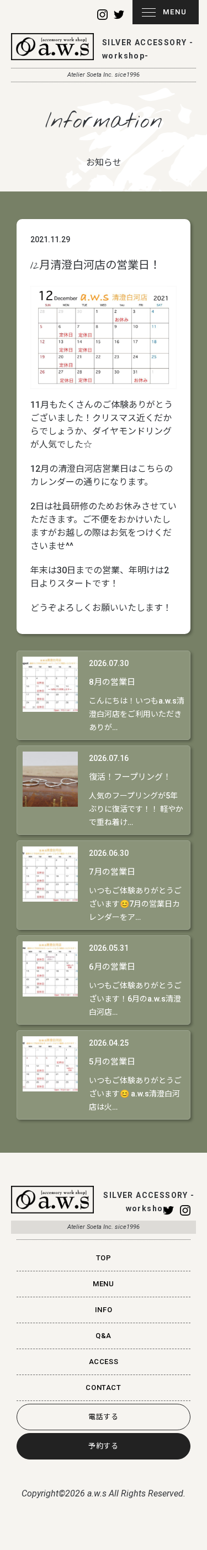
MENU (175, 12)
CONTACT (103, 1387)
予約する (103, 1446)
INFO (104, 1310)
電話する (103, 1417)
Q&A (103, 1335)
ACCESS (104, 1361)
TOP (104, 1258)
